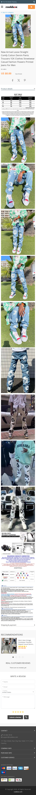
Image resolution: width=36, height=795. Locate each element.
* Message (6, 697)
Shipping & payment (8, 625)
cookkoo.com (18, 792)
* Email (4, 687)
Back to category (8, 12)
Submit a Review (15, 717)
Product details (6, 89)
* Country (4, 690)
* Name (5, 682)
